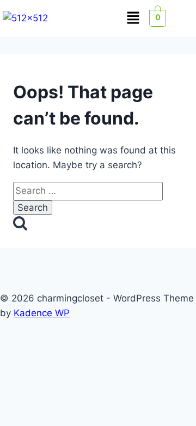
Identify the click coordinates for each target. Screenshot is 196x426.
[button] (133, 18)
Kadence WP (42, 312)
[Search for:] (88, 190)
